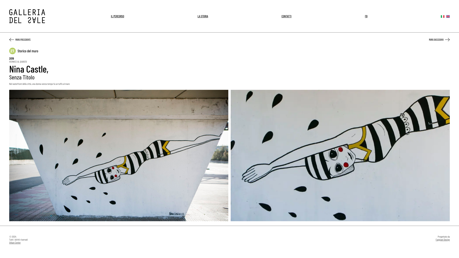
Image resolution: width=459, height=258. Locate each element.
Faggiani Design (443, 239)
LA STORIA (203, 16)
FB (366, 16)
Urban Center (15, 242)
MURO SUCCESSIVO (436, 39)
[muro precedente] (11, 39)
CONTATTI (286, 16)
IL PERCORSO (117, 16)
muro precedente (23, 39)
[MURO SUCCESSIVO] (447, 39)
